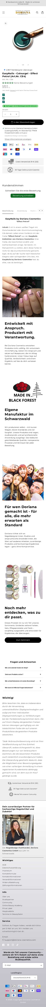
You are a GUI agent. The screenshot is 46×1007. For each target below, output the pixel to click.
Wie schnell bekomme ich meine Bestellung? (20, 681)
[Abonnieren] (41, 965)
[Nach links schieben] (17, 64)
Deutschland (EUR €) (21, 978)
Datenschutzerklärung (11, 868)
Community (7, 902)
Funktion (34, 211)
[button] (37, 12)
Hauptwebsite (8, 911)
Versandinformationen (11, 879)
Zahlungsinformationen (12, 885)
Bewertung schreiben (23, 195)
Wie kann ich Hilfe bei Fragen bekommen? (19, 688)
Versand (13, 90)
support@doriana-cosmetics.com (20, 940)
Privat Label (7, 908)
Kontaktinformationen (11, 877)
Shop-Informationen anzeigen (18, 139)
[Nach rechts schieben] (28, 64)
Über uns (6, 897)
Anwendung (22, 211)
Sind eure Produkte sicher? (14, 674)
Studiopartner (8, 899)
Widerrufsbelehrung (10, 882)
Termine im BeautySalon (12, 914)
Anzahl (5, 110)
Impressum (7, 871)
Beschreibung (7, 211)
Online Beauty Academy (12, 905)
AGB (4, 865)
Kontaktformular (9, 874)
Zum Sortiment (23, 640)
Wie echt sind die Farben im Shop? (16, 668)
